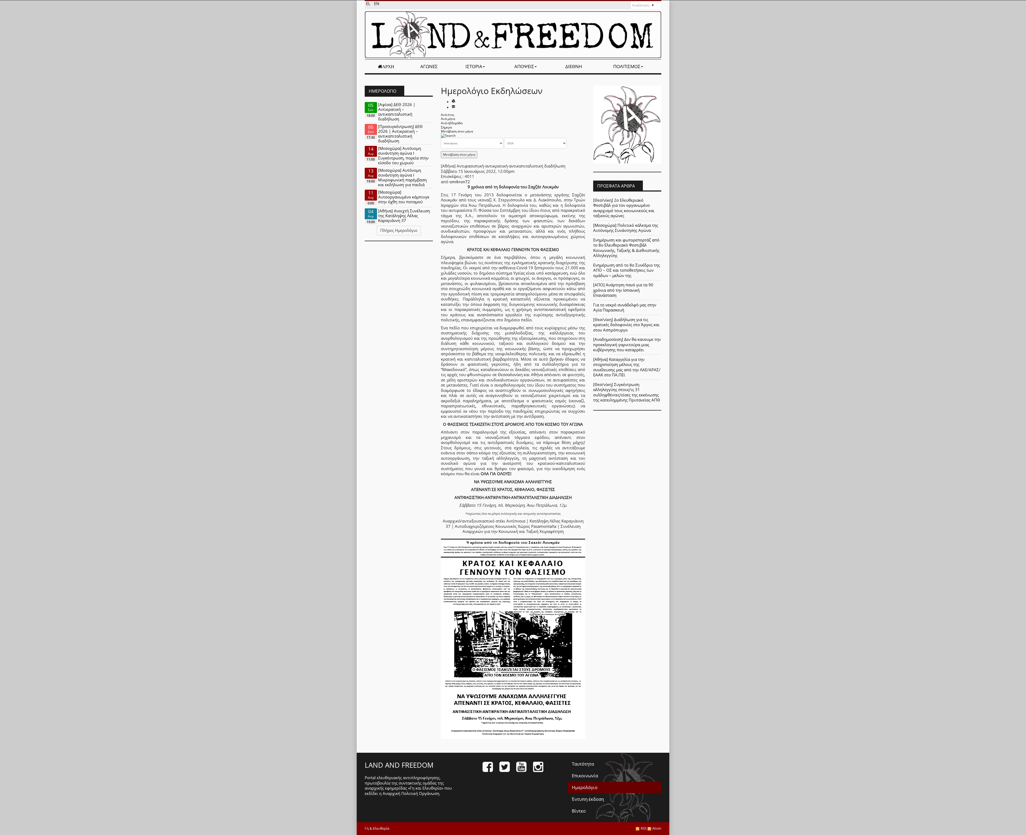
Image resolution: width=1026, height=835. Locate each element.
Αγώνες (429, 66)
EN (376, 3)
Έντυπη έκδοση (588, 799)
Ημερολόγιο (584, 787)
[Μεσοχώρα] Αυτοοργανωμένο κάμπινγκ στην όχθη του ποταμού (403, 196)
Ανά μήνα (448, 118)
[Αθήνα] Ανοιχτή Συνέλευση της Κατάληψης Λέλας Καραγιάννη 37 (404, 215)
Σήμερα (446, 127)
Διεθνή (573, 66)
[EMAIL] (453, 107)
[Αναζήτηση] (448, 135)
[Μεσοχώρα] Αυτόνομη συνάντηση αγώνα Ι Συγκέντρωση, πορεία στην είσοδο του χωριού (403, 155)
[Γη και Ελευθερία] (513, 34)
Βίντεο (579, 811)
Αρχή (388, 66)
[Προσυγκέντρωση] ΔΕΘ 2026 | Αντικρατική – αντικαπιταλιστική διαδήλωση (400, 133)
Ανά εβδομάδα (452, 123)
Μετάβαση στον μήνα (457, 131)
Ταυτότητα (583, 764)
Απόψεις (524, 66)
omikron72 (459, 181)
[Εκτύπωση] (453, 101)
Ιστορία (473, 66)
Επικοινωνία (585, 775)
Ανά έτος (447, 114)
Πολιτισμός (626, 66)
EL (368, 3)
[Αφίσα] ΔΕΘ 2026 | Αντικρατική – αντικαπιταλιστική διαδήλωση (396, 112)
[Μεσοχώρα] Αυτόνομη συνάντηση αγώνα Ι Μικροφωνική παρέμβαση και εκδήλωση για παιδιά (402, 177)
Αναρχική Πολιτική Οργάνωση (411, 793)
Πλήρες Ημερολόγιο (398, 230)
